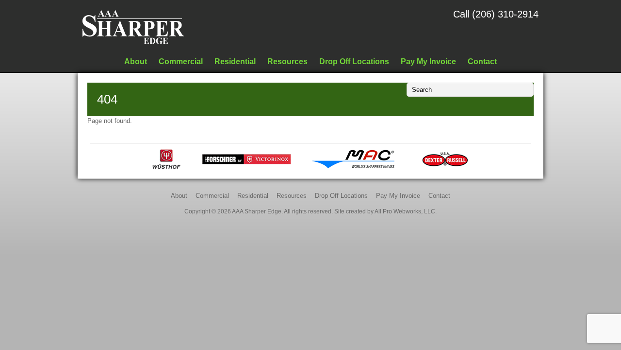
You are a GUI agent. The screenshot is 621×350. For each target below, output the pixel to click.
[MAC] (356, 167)
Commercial (181, 61)
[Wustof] (166, 167)
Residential (235, 61)
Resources (287, 61)
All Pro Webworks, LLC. (406, 211)
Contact (482, 61)
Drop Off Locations (354, 61)
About (135, 61)
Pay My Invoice (428, 61)
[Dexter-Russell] (445, 167)
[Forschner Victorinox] (246, 167)
